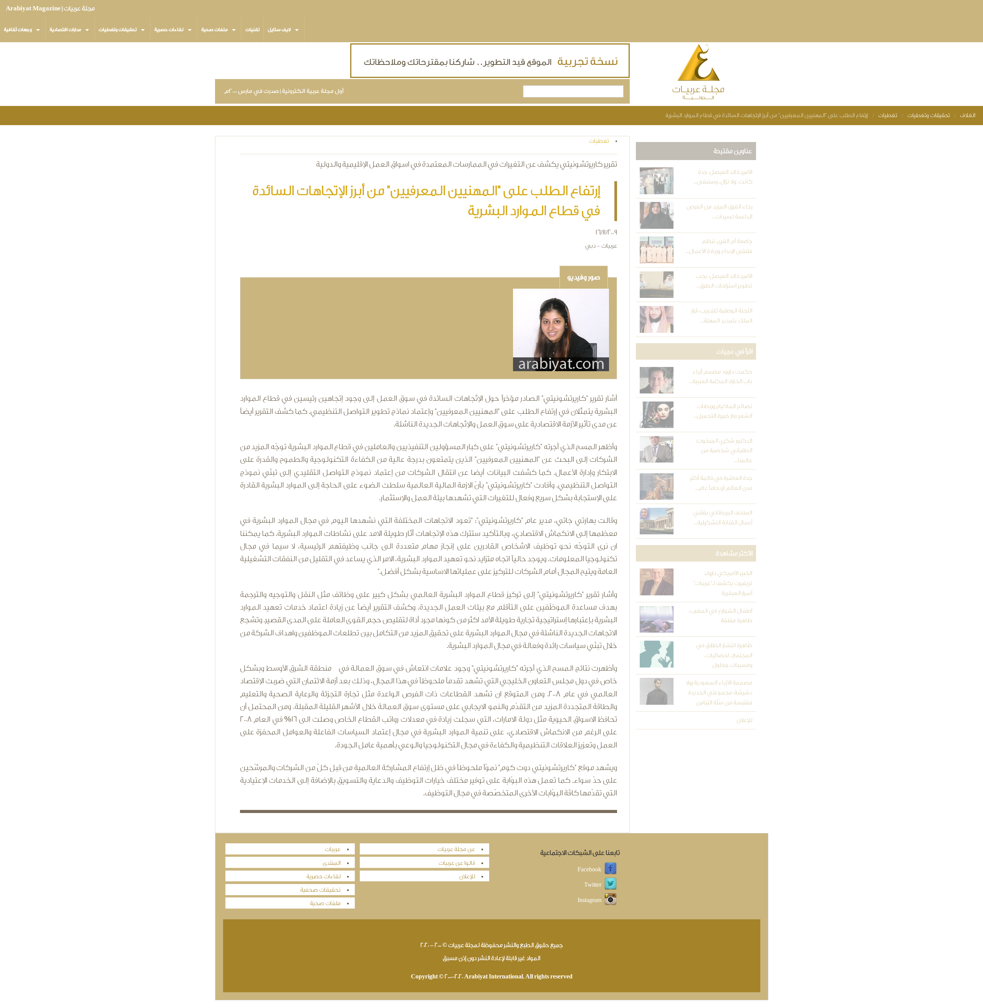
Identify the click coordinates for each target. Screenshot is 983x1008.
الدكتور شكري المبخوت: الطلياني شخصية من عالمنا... (724, 451)
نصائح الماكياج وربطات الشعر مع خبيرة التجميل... (722, 411)
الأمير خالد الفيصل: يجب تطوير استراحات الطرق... (724, 281)
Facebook (589, 869)
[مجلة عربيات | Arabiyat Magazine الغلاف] (698, 73)
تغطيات (887, 115)
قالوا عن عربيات (457, 863)
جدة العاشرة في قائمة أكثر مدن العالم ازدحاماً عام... (721, 483)
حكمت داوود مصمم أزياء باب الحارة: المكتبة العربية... (720, 376)
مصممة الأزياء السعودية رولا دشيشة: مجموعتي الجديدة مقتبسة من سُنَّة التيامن (719, 692)
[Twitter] (610, 885)
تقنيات (252, 29)
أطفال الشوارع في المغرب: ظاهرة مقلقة (720, 616)
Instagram (589, 900)
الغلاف (967, 115)
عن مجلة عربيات (456, 849)
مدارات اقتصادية (65, 29)
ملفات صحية (214, 29)
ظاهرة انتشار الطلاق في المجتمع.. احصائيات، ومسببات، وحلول (724, 655)
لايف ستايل (279, 29)
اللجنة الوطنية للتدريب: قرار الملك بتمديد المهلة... (721, 315)
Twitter (592, 885)
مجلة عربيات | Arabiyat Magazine (50, 8)
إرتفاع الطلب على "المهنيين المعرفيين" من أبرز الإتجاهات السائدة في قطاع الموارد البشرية (766, 115)
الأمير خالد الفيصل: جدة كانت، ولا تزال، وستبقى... (722, 177)
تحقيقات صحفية (320, 890)
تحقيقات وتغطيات (118, 29)
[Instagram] (610, 900)
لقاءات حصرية (169, 29)
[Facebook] (610, 869)
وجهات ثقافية (18, 29)
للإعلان (744, 720)
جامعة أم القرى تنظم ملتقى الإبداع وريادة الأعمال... (718, 246)
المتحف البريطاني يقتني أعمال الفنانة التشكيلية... (722, 517)
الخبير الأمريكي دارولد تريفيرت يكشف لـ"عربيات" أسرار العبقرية (722, 583)
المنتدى (332, 863)
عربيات (333, 849)
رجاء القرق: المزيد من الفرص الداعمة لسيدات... (719, 211)
